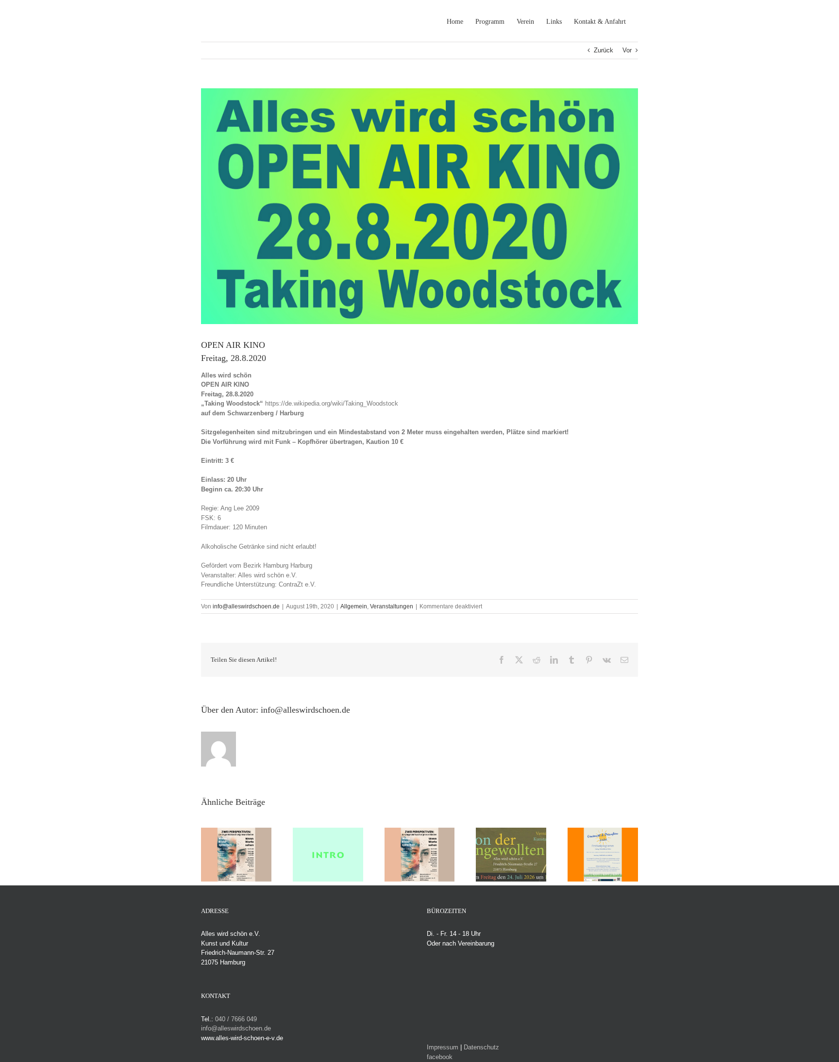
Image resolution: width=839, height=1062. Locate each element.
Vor (627, 50)
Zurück (603, 50)
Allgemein (353, 606)
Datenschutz (481, 1047)
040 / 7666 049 (236, 1019)
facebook (440, 1057)
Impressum (442, 1047)
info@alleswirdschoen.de (246, 606)
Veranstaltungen (391, 606)
